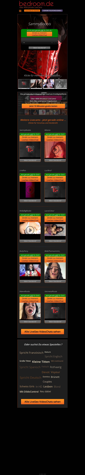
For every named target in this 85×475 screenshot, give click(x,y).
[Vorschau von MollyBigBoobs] (30, 230)
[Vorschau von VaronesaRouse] (55, 318)
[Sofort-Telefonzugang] (23, 10)
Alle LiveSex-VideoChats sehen (42, 331)
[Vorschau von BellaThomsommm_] (55, 270)
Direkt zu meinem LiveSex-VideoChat (39, 34)
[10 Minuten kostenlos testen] (22, 10)
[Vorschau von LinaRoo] (30, 197)
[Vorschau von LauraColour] (55, 237)
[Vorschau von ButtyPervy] (30, 277)
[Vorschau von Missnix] (55, 149)
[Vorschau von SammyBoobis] (30, 156)
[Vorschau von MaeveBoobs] (30, 311)
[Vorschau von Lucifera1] (55, 197)
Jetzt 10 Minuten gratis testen (43, 106)
